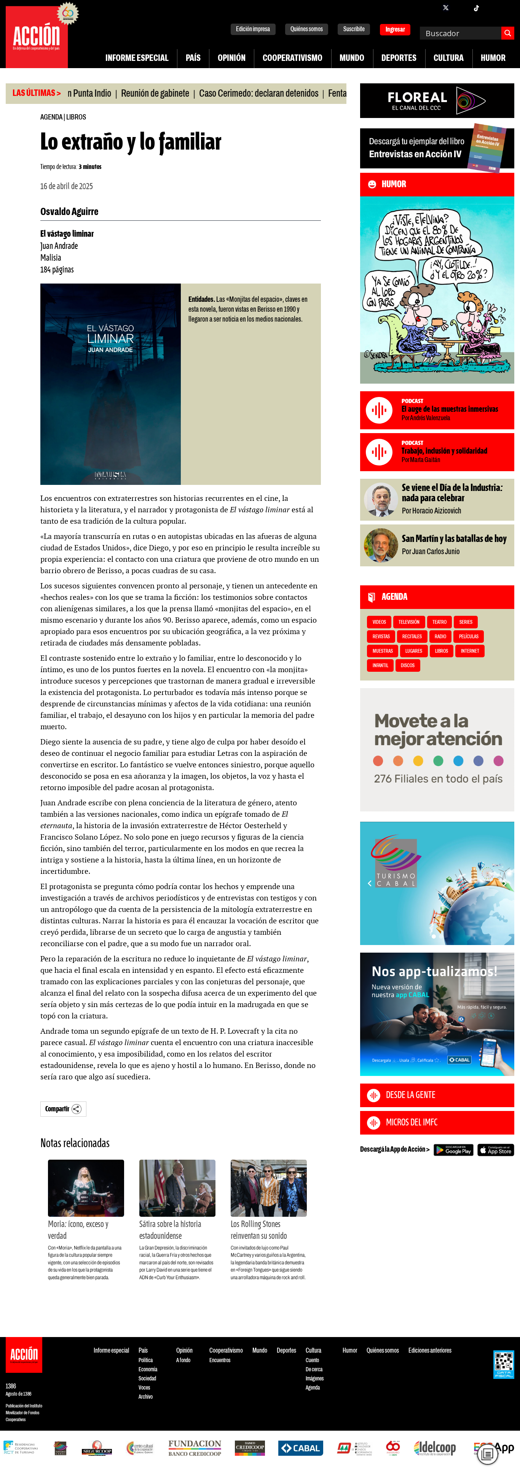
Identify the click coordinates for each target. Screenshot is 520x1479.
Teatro (439, 622)
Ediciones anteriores (429, 1351)
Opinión (232, 58)
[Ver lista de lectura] (487, 1454)
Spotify (506, 7)
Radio (440, 636)
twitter (445, 7)
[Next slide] (504, 883)
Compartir (57, 1109)
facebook (430, 7)
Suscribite (354, 29)
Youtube (491, 7)
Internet (470, 651)
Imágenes (315, 1379)
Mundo (352, 58)
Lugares (413, 651)
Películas (469, 636)
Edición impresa (253, 29)
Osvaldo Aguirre (69, 212)
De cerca (314, 1369)
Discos (408, 665)
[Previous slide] (369, 883)
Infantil (380, 665)
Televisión (409, 622)
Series (465, 622)
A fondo (183, 1360)
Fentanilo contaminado (328, 94)
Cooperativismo (292, 58)
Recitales (412, 636)
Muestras (383, 651)
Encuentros (219, 1360)
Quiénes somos (306, 29)
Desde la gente (410, 1095)
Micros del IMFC (411, 1122)
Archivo (146, 1397)
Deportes (398, 58)
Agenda (51, 117)
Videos (379, 622)
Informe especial (137, 58)
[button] (434, 936)
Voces (144, 1388)
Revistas (381, 636)
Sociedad (147, 1379)
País (193, 58)
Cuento (312, 1360)
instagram (461, 7)
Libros (76, 117)
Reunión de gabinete (117, 94)
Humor (493, 58)
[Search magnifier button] (507, 33)
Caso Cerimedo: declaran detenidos (221, 94)
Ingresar (395, 30)
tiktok (476, 7)
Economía (148, 1369)
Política (146, 1360)
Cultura (449, 58)
